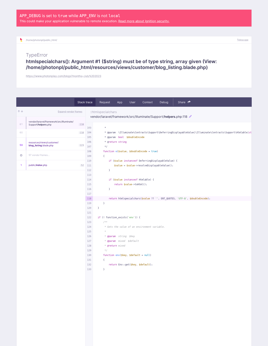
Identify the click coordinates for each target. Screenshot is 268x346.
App (119, 102)
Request (104, 102)
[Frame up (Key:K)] (19, 111)
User (132, 102)
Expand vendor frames (70, 111)
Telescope (242, 39)
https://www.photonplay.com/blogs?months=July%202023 (63, 76)
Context (147, 102)
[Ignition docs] (23, 40)
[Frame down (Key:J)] (22, 111)
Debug (164, 102)
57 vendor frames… (39, 155)
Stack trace (84, 102)
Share (182, 102)
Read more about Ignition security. (143, 21)
